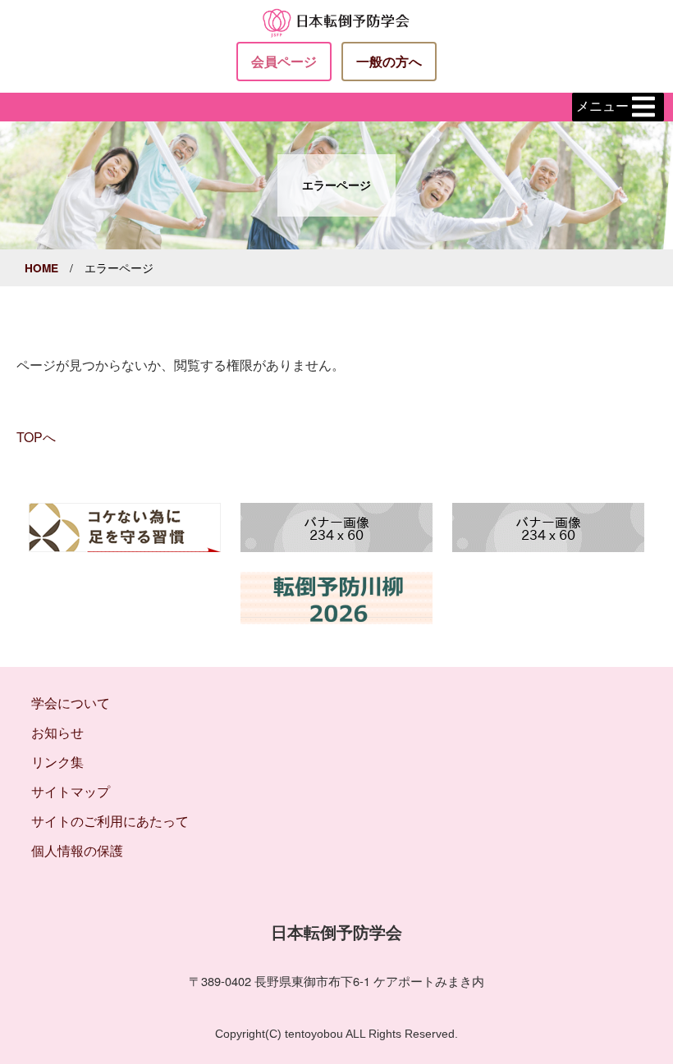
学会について (70, 702)
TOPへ (36, 436)
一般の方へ (389, 61)
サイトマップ (70, 791)
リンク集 (57, 761)
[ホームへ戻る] (336, 20)
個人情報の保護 (77, 850)
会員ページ (284, 61)
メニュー (602, 105)
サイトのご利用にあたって (110, 820)
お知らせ (57, 732)
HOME (41, 268)
